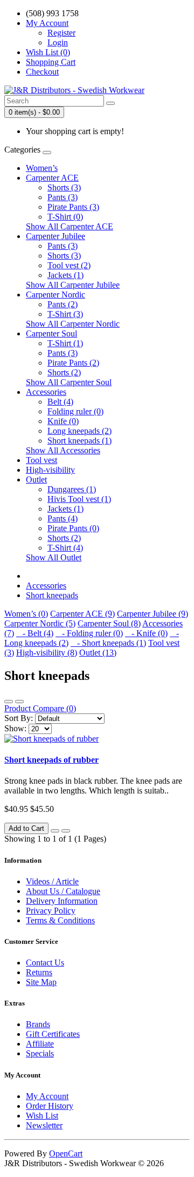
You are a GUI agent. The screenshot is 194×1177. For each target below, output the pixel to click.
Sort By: (18, 718)
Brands (38, 1024)
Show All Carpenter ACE (69, 226)
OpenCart (65, 1153)
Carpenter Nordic (55, 294)
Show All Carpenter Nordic (73, 323)
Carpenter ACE (52, 177)
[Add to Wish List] (55, 830)
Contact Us (45, 962)
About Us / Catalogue (63, 891)
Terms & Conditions (60, 920)
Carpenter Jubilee (55, 236)
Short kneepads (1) (79, 440)
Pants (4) (62, 518)
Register (61, 32)
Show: (15, 728)
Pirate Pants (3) (73, 206)
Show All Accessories (63, 450)
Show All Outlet (53, 557)
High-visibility (50, 469)
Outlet (36, 479)
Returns (39, 972)
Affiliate (40, 1043)
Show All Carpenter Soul (69, 382)
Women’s (42, 168)
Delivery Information (62, 900)
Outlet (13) (97, 652)
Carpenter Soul (51, 333)
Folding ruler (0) (75, 411)
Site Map (41, 982)
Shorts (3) (64, 187)
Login (57, 42)
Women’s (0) (26, 613)
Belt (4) (60, 401)
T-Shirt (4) (65, 547)
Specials (40, 1053)
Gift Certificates (53, 1034)
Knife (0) (63, 421)
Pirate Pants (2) (73, 362)
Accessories (46, 391)
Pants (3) (62, 197)
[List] (8, 701)
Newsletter (44, 1125)
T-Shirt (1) (65, 343)
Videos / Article (52, 881)
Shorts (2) (64, 372)
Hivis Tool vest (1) (79, 499)
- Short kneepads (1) (108, 642)
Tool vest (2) (69, 265)
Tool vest (41, 460)
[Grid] (19, 701)
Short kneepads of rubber (51, 759)
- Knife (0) (146, 633)
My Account (47, 1096)
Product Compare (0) (40, 708)
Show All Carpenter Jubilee (73, 284)
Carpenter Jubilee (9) (152, 613)
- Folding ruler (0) (89, 633)
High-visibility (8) (46, 652)
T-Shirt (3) (65, 314)
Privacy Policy (50, 910)
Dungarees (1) (71, 489)
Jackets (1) (65, 275)
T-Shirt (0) (65, 216)
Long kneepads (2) (79, 430)
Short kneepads (52, 595)
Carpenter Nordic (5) (39, 623)
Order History (49, 1105)
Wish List (42, 1115)
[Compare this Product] (65, 830)
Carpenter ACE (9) (82, 613)
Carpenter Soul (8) (109, 623)
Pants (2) (62, 304)
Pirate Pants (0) (73, 528)
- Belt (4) (34, 633)
